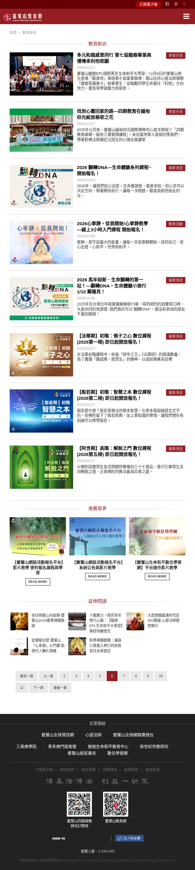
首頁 (13, 32)
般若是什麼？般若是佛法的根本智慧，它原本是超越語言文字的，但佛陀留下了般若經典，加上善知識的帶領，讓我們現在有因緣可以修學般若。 (130, 415)
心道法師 (93, 735)
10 (160, 676)
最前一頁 (26, 676)
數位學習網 (117, 753)
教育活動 (176, 224)
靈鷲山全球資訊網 (57, 735)
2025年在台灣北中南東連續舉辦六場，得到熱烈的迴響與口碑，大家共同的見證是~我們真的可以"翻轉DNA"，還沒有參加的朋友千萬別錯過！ (131, 309)
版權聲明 (131, 770)
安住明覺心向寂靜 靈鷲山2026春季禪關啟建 (47, 620)
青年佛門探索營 (62, 746)
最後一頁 (60, 688)
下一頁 (38, 688)
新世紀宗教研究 (154, 746)
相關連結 (110, 770)
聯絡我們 (67, 770)
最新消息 (176, 168)
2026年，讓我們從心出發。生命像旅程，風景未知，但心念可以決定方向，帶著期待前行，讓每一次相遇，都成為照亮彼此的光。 (130, 191)
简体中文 (179, 6)
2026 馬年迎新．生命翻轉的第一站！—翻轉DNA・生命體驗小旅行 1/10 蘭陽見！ (111, 285)
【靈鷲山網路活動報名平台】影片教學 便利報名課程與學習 (37, 572)
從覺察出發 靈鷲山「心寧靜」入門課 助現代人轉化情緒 (47, 645)
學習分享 (176, 55)
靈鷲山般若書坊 (82, 753)
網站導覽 (89, 770)
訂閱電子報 (148, 4)
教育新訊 (29, 32)
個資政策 (152, 770)
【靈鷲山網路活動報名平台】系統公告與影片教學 (97, 569)
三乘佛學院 (26, 746)
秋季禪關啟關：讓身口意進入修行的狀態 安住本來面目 (105, 645)
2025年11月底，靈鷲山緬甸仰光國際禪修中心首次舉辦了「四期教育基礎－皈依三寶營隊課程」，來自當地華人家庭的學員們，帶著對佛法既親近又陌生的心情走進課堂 (130, 135)
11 (21, 688)
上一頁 (48, 676)
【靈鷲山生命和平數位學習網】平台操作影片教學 (157, 569)
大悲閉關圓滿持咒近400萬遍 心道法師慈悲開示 (164, 620)
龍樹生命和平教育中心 (108, 746)
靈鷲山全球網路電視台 (133, 735)
